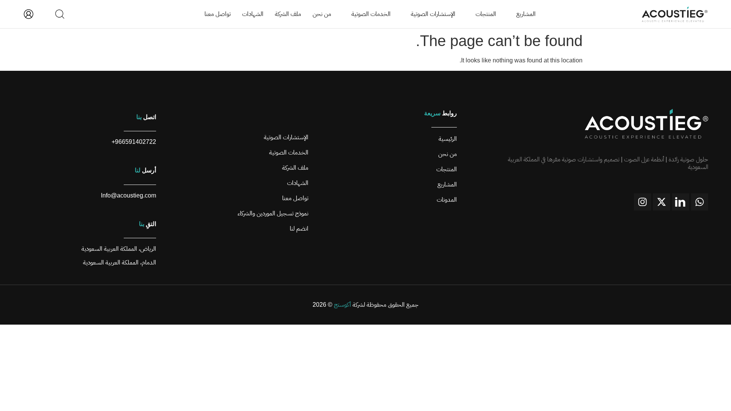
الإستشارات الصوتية (433, 14)
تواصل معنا (217, 14)
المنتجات (486, 14)
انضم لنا (299, 228)
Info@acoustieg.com (128, 195)
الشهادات (252, 14)
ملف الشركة (288, 14)
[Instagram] (642, 201)
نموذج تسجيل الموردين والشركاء (273, 213)
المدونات (447, 199)
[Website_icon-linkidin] (680, 201)
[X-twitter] (661, 201)
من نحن (322, 14)
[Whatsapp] (699, 201)
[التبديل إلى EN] (44, 14)
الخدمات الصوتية (371, 14)
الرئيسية (448, 138)
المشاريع (526, 14)
